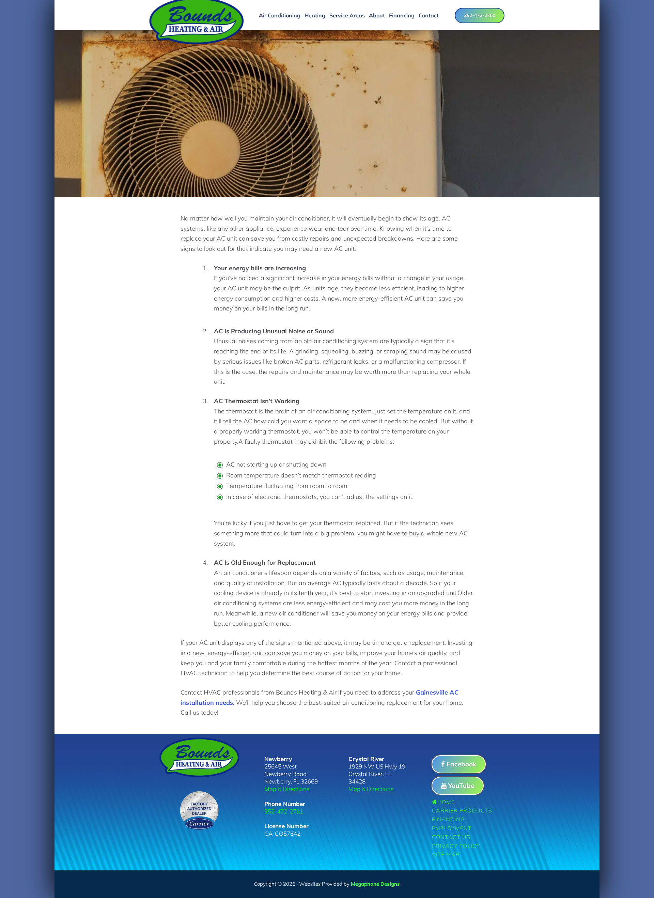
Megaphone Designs (375, 884)
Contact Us (451, 837)
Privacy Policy (456, 845)
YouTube (461, 785)
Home (446, 801)
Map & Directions (286, 788)
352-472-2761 (479, 15)
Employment (452, 828)
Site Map (446, 854)
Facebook (461, 764)
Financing (448, 819)
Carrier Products (462, 810)
